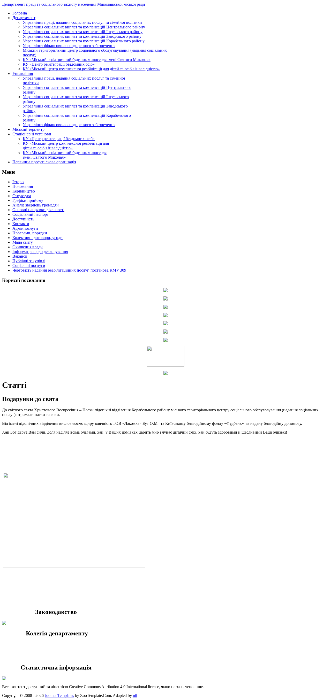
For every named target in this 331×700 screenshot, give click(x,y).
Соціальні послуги (28, 265)
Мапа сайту (22, 242)
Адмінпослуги (25, 228)
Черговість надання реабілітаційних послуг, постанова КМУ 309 (69, 270)
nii (135, 695)
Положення (22, 186)
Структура (21, 196)
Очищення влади (27, 247)
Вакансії (19, 256)
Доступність (23, 219)
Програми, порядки (29, 233)
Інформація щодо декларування (40, 251)
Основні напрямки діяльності (38, 209)
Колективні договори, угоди (37, 237)
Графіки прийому (27, 200)
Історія (18, 182)
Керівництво (23, 191)
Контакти (20, 223)
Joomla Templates (59, 695)
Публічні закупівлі (28, 261)
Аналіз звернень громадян (35, 205)
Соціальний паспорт (30, 214)
